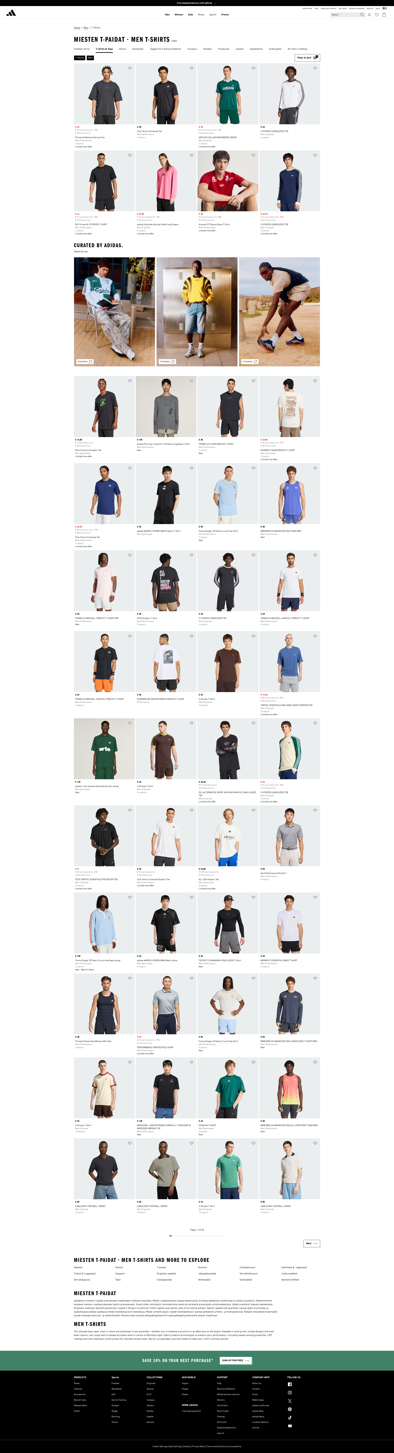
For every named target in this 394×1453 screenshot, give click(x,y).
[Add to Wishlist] (129, 69)
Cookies (187, 1446)
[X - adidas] (303, 1401)
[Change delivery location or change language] (384, 8)
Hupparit (120, 1274)
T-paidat (161, 1267)
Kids (190, 15)
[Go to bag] (384, 14)
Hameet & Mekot (290, 1280)
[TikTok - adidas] (303, 1418)
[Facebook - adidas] (303, 1385)
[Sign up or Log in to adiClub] (369, 14)
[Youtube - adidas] (303, 1426)
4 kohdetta (247, 362)
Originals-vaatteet (166, 1274)
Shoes (201, 15)
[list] (197, 49)
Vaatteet (78, 1267)
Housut (119, 1267)
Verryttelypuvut (82, 1280)
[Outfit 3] (279, 312)
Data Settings (175, 1446)
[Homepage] (11, 13)
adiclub (370, 9)
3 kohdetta (82, 362)
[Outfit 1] (114, 312)
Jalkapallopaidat (207, 1274)
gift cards (343, 9)
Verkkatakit (204, 1280)
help (316, 9)
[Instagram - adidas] (303, 1393)
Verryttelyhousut (248, 1274)
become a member (356, 9)
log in (378, 9)
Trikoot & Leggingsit (85, 1274)
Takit (118, 1280)
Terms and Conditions (217, 1446)
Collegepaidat (164, 1280)
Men (167, 15)
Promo (225, 15)
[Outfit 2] (197, 312)
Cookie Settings (160, 1446)
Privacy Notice (199, 1446)
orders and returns (328, 9)
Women (179, 15)
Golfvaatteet (246, 1280)
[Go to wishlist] (376, 14)
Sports (212, 15)
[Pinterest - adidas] (303, 1410)
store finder (307, 9)
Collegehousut (247, 1267)
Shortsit (202, 1267)
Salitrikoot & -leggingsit (294, 1267)
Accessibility (235, 1446)
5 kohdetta (165, 362)
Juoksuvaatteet (289, 1274)
